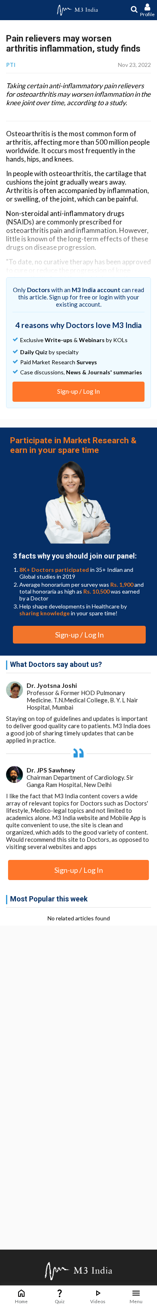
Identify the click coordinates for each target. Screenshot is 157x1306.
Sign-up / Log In (78, 391)
